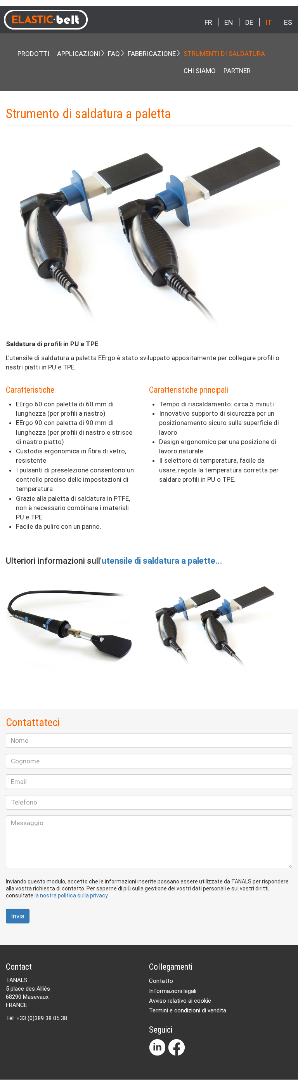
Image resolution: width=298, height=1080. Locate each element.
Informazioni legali (172, 991)
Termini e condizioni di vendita (187, 1010)
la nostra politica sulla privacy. (72, 895)
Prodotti (33, 53)
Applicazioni (78, 53)
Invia (17, 916)
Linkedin (157, 1047)
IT (268, 22)
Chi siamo (200, 71)
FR (208, 22)
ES (288, 22)
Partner (237, 71)
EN (228, 22)
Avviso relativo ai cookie (180, 1000)
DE (249, 22)
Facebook (176, 1047)
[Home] (70, 20)
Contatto (161, 980)
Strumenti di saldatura (224, 53)
